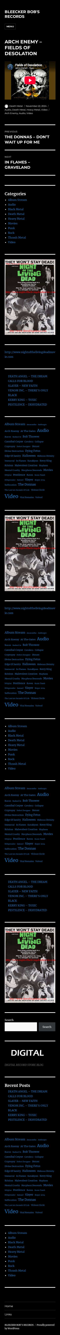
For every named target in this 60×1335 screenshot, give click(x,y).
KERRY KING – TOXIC (22, 399)
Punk (11, 228)
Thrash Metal (17, 237)
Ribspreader (10, 480)
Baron (8, 436)
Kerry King (46, 460)
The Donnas (27, 484)
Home (9, 1306)
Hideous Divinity (45, 456)
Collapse (39, 441)
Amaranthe (31, 425)
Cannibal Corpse (14, 441)
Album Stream (17, 200)
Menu (10, 26)
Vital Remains (27, 497)
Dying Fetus (32, 450)
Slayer (29, 479)
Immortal (9, 461)
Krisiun (9, 465)
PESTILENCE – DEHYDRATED (27, 404)
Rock (11, 232)
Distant (35, 446)
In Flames (21, 461)
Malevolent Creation (26, 465)
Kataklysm (33, 461)
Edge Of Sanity (13, 455)
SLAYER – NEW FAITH (23, 385)
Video (44, 109)
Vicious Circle (38, 490)
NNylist (8, 475)
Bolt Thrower (31, 436)
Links (8, 1314)
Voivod (38, 497)
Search (9, 1020)
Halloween (29, 455)
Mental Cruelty (12, 470)
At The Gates (28, 431)
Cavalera (28, 441)
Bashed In (16, 437)
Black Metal (16, 209)
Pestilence (19, 474)
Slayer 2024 (40, 480)
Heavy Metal (33, 109)
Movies (13, 223)
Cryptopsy (10, 446)
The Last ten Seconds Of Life (17, 490)
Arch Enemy (11, 113)
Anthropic (42, 425)
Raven (30, 475)
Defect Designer (23, 446)
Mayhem (43, 465)
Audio (8, 109)
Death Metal (16, 106)
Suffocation (10, 485)
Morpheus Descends (31, 470)
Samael (20, 480)
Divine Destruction (14, 451)
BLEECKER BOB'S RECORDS (22, 14)
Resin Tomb (39, 475)
